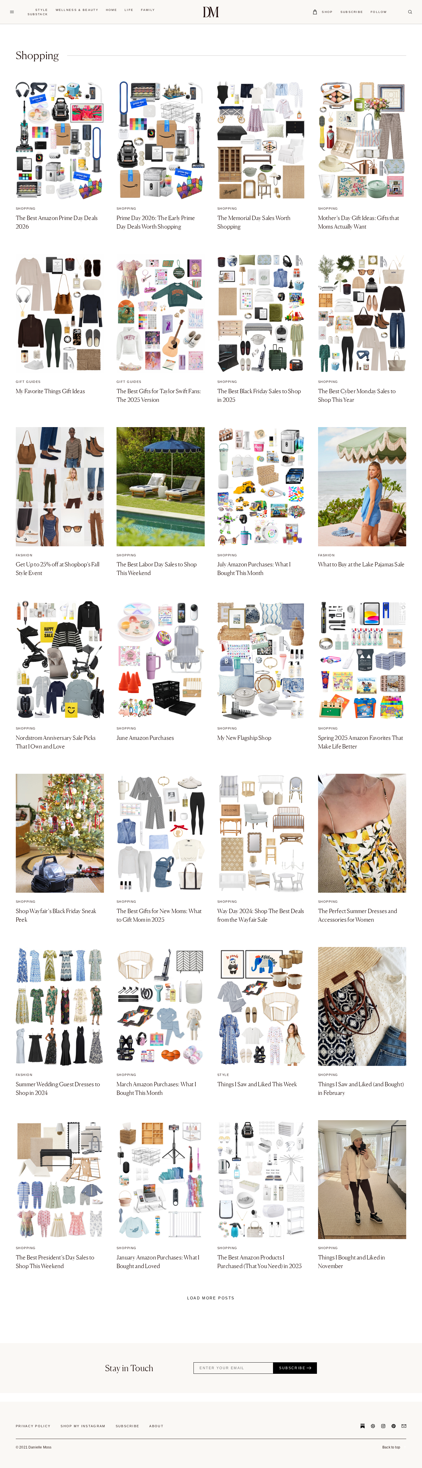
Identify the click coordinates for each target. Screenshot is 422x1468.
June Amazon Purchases (145, 737)
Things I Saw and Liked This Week (257, 1084)
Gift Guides (28, 381)
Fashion (24, 555)
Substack (38, 14)
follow (379, 11)
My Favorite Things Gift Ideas (50, 391)
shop (327, 11)
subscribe (351, 11)
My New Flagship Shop (244, 737)
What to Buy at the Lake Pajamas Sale (361, 564)
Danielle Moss (211, 12)
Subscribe (128, 1426)
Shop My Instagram (83, 1426)
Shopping (26, 208)
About (156, 1426)
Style (223, 1075)
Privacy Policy (33, 1426)
